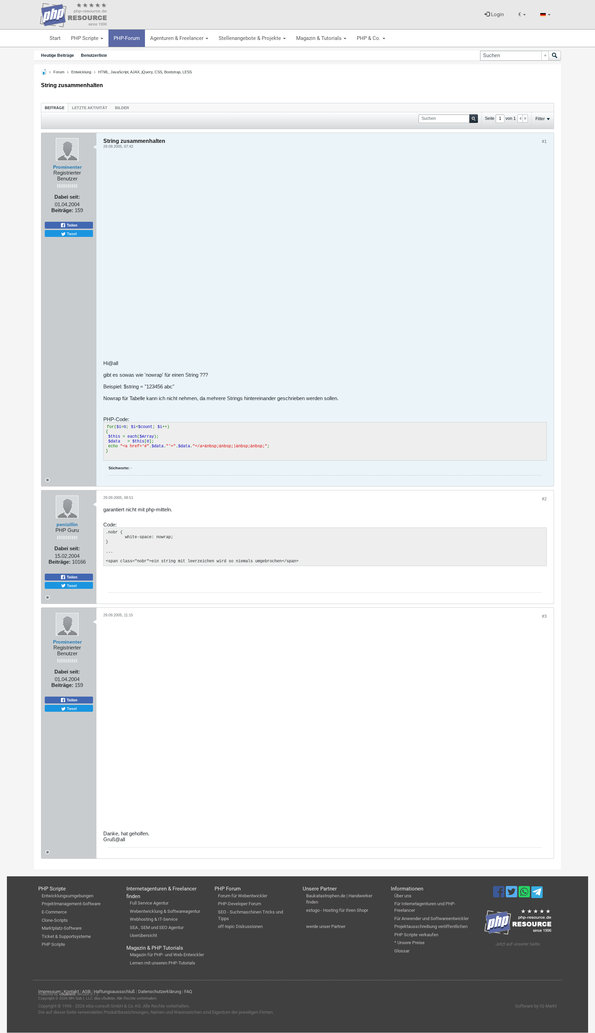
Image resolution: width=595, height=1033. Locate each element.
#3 (544, 616)
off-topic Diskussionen (240, 926)
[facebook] (499, 895)
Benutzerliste (94, 55)
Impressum (49, 991)
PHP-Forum (127, 38)
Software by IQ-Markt (536, 1006)
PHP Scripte (85, 38)
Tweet (71, 233)
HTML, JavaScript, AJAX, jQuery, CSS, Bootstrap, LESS (145, 72)
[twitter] (512, 895)
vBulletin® (67, 994)
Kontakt (71, 991)
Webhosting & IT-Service (154, 919)
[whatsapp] (525, 895)
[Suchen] (555, 56)
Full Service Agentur (149, 903)
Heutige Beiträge (57, 55)
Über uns (402, 895)
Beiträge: (62, 210)
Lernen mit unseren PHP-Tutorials (162, 963)
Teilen (71, 225)
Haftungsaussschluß (114, 991)
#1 (544, 141)
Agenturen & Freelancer (177, 38)
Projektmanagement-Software (71, 903)
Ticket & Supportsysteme (66, 936)
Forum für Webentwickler (242, 895)
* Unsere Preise (409, 942)
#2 (544, 499)
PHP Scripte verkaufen (416, 934)
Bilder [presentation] (122, 108)
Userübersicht (143, 935)
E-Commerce (54, 912)
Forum (58, 72)
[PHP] (73, 14)
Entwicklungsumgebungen (67, 895)
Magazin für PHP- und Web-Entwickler (167, 954)
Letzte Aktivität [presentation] (89, 108)
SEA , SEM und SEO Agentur (157, 927)
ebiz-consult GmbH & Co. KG (113, 1006)
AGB (86, 991)
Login (497, 14)
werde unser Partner (325, 926)
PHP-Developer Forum (239, 903)
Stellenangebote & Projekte (250, 38)
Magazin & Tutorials (319, 38)
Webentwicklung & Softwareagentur (165, 911)
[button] (522, 14)
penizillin (67, 524)
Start (55, 38)
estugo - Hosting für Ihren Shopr (337, 910)
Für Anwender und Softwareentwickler (431, 918)
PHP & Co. (369, 38)
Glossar (401, 950)
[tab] (54, 107)
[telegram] (537, 894)
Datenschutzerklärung (159, 991)
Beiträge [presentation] (54, 108)
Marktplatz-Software (62, 928)
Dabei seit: (67, 197)
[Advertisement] (309, 257)
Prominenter (67, 167)
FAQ (188, 991)
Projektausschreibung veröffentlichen (431, 926)
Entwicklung (81, 72)
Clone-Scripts (55, 920)
